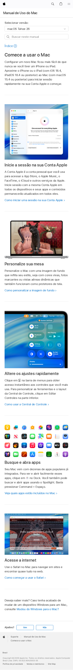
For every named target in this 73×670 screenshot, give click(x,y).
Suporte (14, 637)
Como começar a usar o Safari (24, 577)
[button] (53, 4)
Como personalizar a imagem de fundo (29, 290)
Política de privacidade (13, 664)
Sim (25, 627)
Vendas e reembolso (35, 664)
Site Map (52, 664)
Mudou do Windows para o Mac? (38, 609)
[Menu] (69, 4)
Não (45, 627)
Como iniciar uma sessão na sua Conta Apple (34, 200)
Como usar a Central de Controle (26, 404)
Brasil (5, 652)
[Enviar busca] (8, 37)
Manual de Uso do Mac (20, 13)
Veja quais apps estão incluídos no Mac (30, 493)
